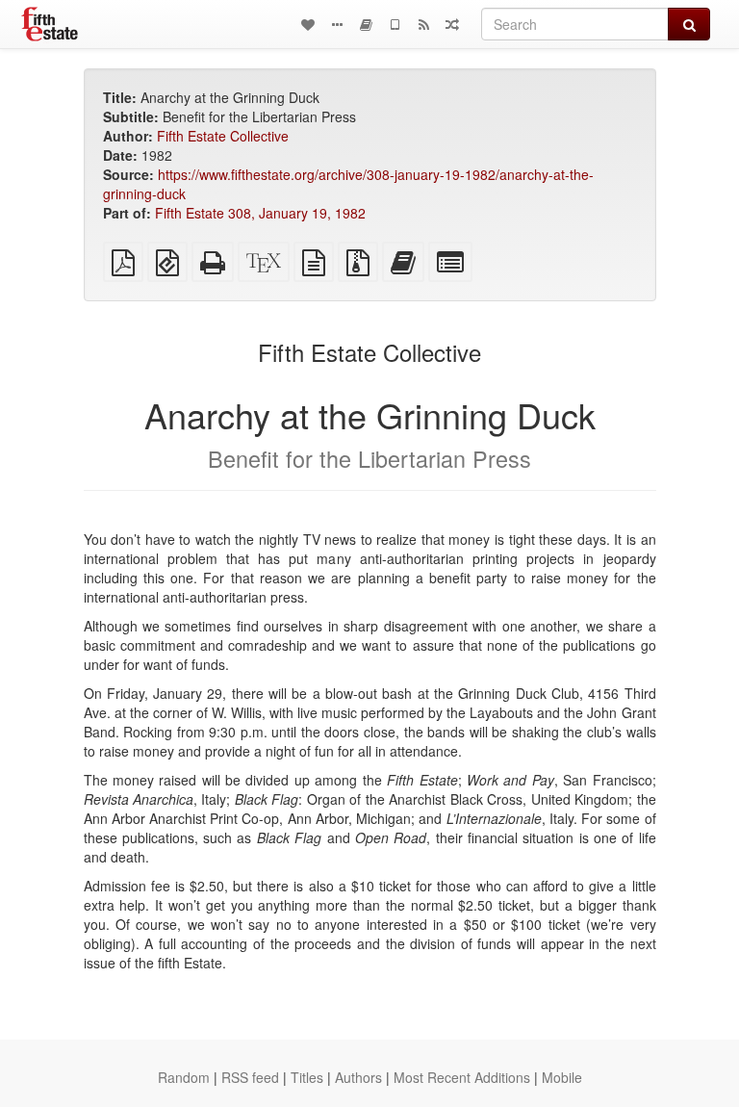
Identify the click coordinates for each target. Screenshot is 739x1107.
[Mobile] (394, 24)
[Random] (452, 24)
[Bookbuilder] (365, 24)
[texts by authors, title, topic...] (307, 24)
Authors (358, 1077)
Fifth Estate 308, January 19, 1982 (260, 212)
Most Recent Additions (462, 1077)
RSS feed (250, 1077)
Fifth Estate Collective (223, 135)
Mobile (562, 1077)
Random (184, 1077)
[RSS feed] (423, 24)
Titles (307, 1077)
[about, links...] (336, 24)
